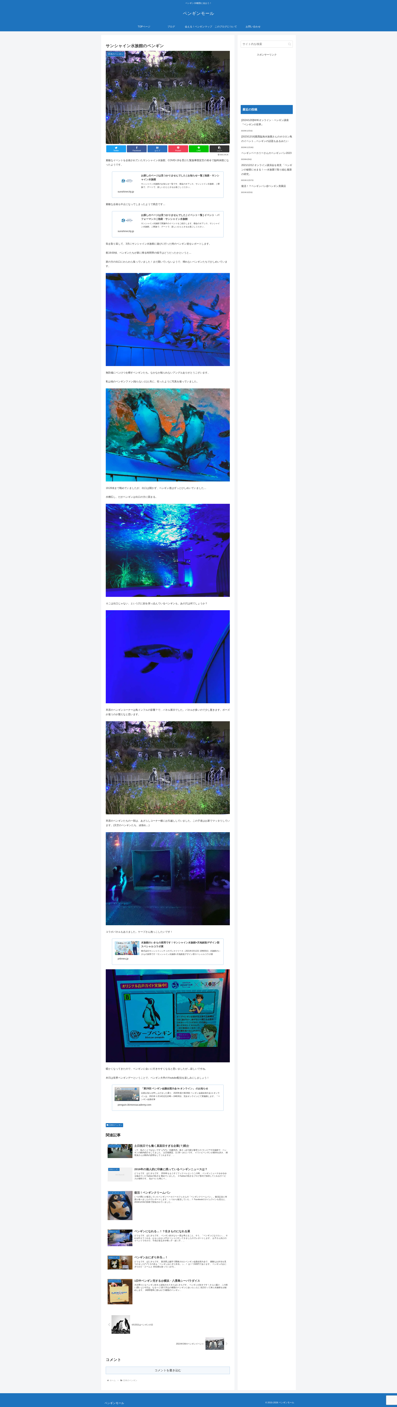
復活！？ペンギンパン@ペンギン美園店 (263, 186)
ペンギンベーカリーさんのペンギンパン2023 (266, 153)
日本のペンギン (115, 1125)
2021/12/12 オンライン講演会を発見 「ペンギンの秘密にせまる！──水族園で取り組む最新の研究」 (266, 169)
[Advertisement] (267, 79)
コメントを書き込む (168, 1370)
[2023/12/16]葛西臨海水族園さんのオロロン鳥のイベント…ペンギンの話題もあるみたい (266, 138)
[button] (219, 148)
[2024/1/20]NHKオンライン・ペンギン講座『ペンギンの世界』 (265, 122)
